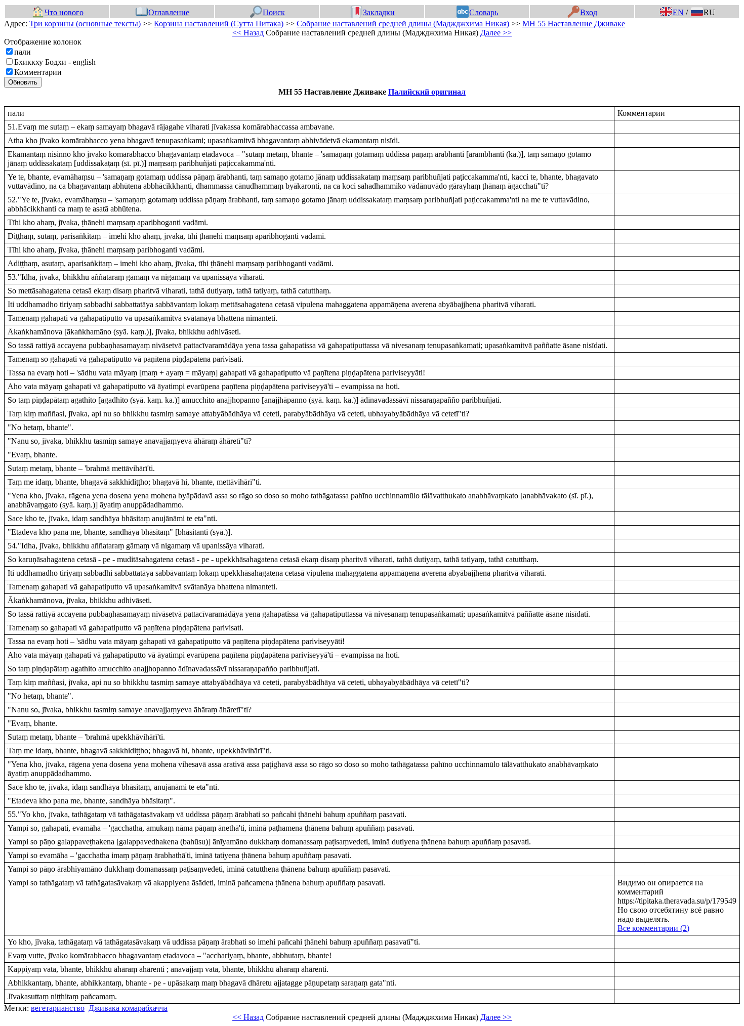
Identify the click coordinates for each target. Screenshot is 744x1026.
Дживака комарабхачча (128, 1008)
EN (678, 12)
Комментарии (38, 72)
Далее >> (496, 32)
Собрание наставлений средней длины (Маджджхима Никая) (403, 23)
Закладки (379, 12)
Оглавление (168, 12)
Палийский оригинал (427, 92)
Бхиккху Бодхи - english (55, 62)
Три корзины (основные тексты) (85, 23)
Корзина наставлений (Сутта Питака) (218, 23)
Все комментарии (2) (653, 928)
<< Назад (248, 32)
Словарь (483, 12)
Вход (588, 12)
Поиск (274, 12)
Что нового (64, 12)
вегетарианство (58, 1008)
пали (22, 52)
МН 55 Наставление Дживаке (573, 23)
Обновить (22, 82)
